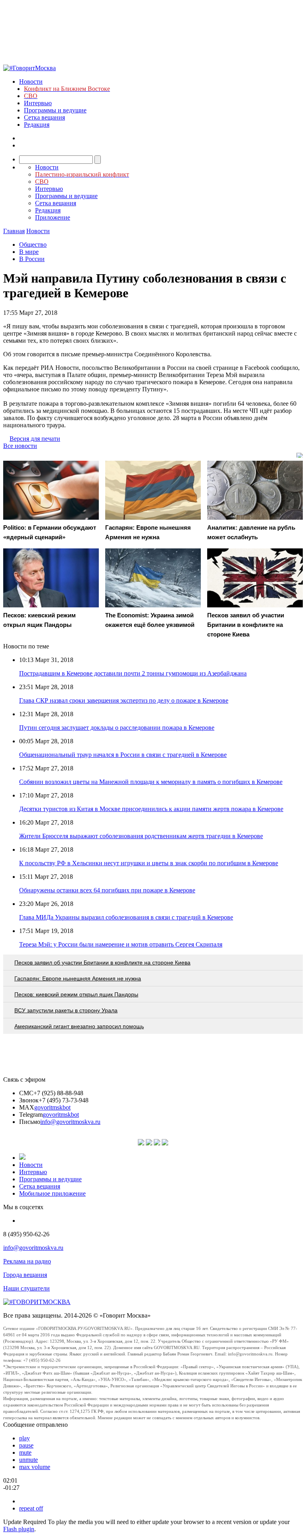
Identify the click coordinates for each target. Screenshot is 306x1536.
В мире (29, 251)
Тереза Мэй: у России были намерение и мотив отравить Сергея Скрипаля (120, 944)
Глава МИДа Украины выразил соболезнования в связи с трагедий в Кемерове (126, 917)
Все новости (20, 445)
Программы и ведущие (55, 110)
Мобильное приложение (52, 1193)
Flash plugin (18, 1529)
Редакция (36, 124)
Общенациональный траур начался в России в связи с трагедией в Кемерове (123, 754)
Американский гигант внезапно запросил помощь (79, 1026)
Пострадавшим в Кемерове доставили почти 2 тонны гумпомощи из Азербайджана (133, 673)
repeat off (31, 1508)
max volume (34, 1466)
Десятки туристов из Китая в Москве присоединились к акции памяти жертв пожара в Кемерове (151, 808)
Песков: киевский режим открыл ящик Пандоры (76, 994)
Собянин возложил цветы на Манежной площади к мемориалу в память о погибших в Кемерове (150, 781)
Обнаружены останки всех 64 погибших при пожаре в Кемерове (107, 890)
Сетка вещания (44, 117)
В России (32, 258)
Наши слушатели (26, 1288)
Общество (33, 244)
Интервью (38, 103)
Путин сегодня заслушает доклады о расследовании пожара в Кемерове (116, 727)
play (24, 1438)
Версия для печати (35, 438)
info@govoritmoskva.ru (70, 1121)
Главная (14, 231)
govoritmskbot (52, 1107)
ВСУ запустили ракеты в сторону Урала (66, 1010)
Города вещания (25, 1274)
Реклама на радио (27, 1261)
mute (25, 1452)
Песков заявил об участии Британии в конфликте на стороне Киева (102, 962)
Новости (31, 81)
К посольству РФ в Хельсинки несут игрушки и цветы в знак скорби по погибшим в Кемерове (148, 863)
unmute (28, 1459)
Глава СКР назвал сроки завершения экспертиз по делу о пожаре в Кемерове (123, 700)
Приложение (52, 217)
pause (26, 1445)
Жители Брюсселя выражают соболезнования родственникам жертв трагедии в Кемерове (141, 836)
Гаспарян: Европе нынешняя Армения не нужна (77, 978)
